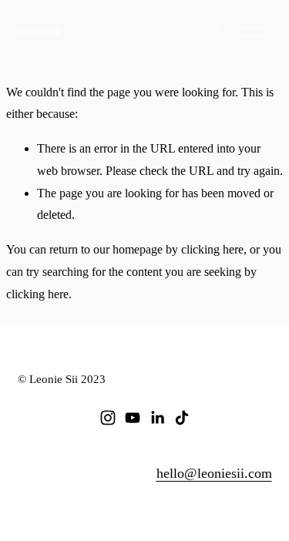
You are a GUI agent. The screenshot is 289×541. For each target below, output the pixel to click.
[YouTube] (132, 417)
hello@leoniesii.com (214, 473)
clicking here (212, 249)
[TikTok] (182, 417)
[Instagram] (108, 417)
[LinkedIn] (157, 417)
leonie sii (39, 31)
